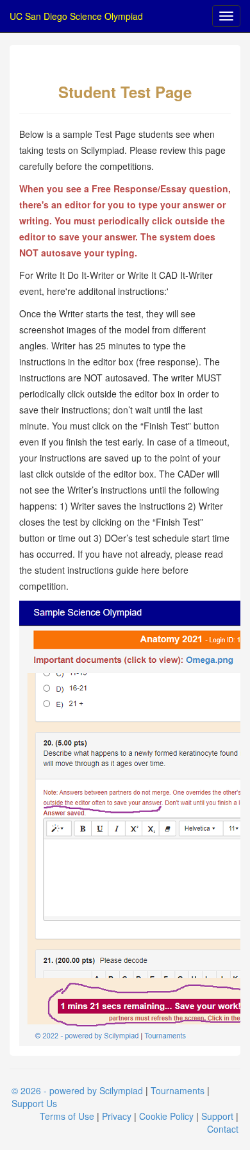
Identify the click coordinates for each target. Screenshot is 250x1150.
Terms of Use (67, 1116)
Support (217, 1116)
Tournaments (177, 1090)
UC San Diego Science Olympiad (76, 16)
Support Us (34, 1103)
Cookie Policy (166, 1116)
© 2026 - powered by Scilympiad (77, 1090)
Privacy (116, 1116)
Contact (222, 1128)
